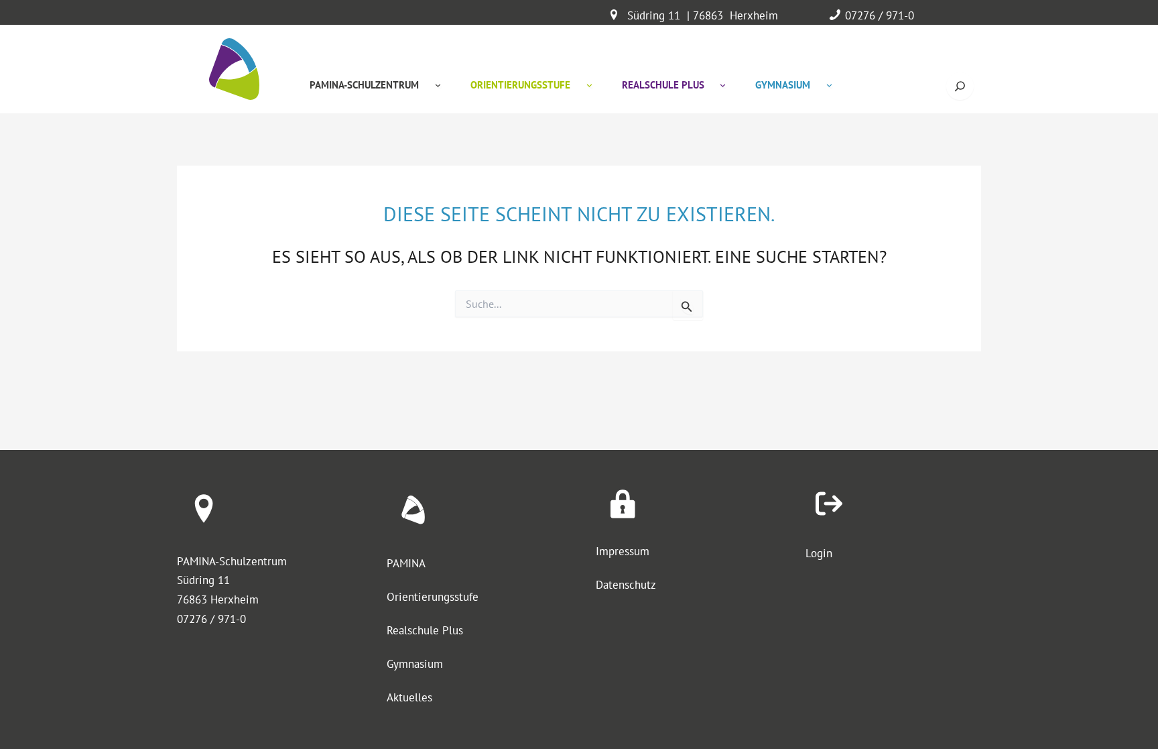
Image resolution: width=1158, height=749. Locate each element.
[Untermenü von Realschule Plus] (723, 85)
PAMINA (406, 563)
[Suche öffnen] (960, 86)
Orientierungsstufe (432, 596)
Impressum (622, 551)
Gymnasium (415, 663)
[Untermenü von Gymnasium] (829, 85)
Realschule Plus (425, 630)
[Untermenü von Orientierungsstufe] (589, 85)
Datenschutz (626, 584)
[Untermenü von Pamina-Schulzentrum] (438, 85)
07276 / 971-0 (879, 15)
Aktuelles (409, 697)
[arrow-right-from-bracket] (829, 503)
